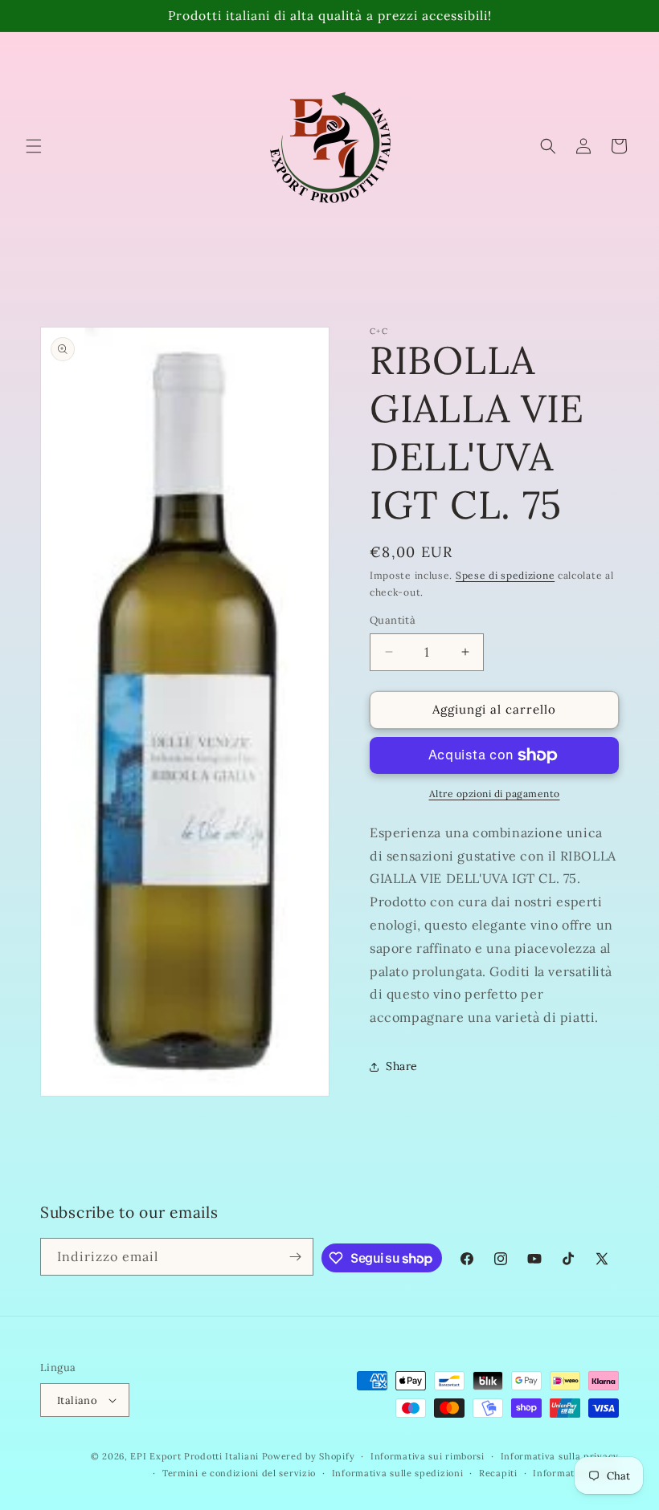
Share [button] (402, 1066)
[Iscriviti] (295, 1257)
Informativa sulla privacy (560, 1456)
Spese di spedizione (505, 575)
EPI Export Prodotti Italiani (194, 1456)
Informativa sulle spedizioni (398, 1473)
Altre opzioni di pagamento (494, 794)
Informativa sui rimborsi (427, 1456)
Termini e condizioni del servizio (239, 1473)
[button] (33, 146)
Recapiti (498, 1473)
